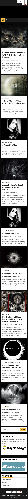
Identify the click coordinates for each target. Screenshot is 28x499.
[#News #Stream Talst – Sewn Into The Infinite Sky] (14, 85)
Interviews (7, 362)
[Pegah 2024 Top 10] (14, 218)
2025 (3, 142)
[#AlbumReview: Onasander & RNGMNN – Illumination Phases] (14, 37)
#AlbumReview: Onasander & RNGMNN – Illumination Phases (13, 55)
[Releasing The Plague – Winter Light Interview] (14, 350)
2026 (3, 49)
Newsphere (22, 495)
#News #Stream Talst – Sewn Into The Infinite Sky (13, 102)
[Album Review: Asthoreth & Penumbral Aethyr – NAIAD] (14, 169)
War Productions (6, 479)
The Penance (12, 49)
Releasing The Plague (15, 362)
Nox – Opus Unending (11, 409)
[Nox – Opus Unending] (14, 394)
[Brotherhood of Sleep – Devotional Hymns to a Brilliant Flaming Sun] (14, 301)
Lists (6, 142)
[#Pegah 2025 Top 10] (14, 129)
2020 (3, 362)
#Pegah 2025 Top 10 (11, 145)
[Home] (3, 20)
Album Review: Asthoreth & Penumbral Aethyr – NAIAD (13, 187)
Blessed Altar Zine (15, 60)
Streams (7, 98)
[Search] (26, 20)
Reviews (7, 49)
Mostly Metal (5, 482)
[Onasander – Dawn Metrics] (14, 258)
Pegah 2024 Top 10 (10, 233)
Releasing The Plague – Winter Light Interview (12, 366)
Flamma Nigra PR (6, 485)
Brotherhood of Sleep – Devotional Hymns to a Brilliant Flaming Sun (12, 319)
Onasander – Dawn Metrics (13, 273)
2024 (3, 230)
